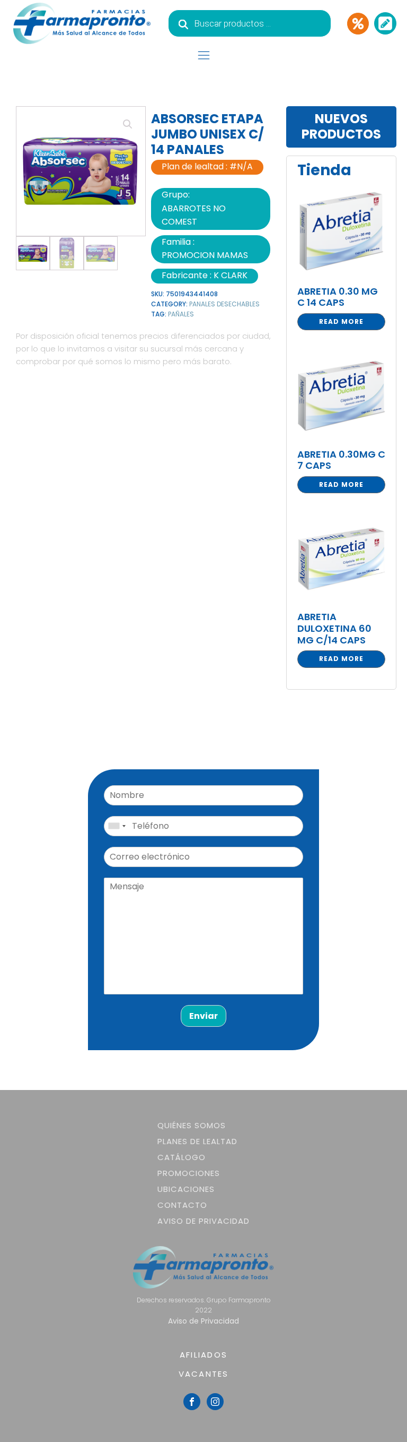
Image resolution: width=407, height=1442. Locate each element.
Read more (341, 321)
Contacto (182, 1205)
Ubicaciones (186, 1189)
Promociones (188, 1173)
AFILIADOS (203, 1354)
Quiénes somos (191, 1125)
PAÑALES (181, 314)
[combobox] (116, 826)
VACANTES (204, 1373)
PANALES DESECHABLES (224, 303)
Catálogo (181, 1157)
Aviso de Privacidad (203, 1220)
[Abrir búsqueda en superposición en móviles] (250, 23)
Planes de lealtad (197, 1141)
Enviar (203, 1016)
